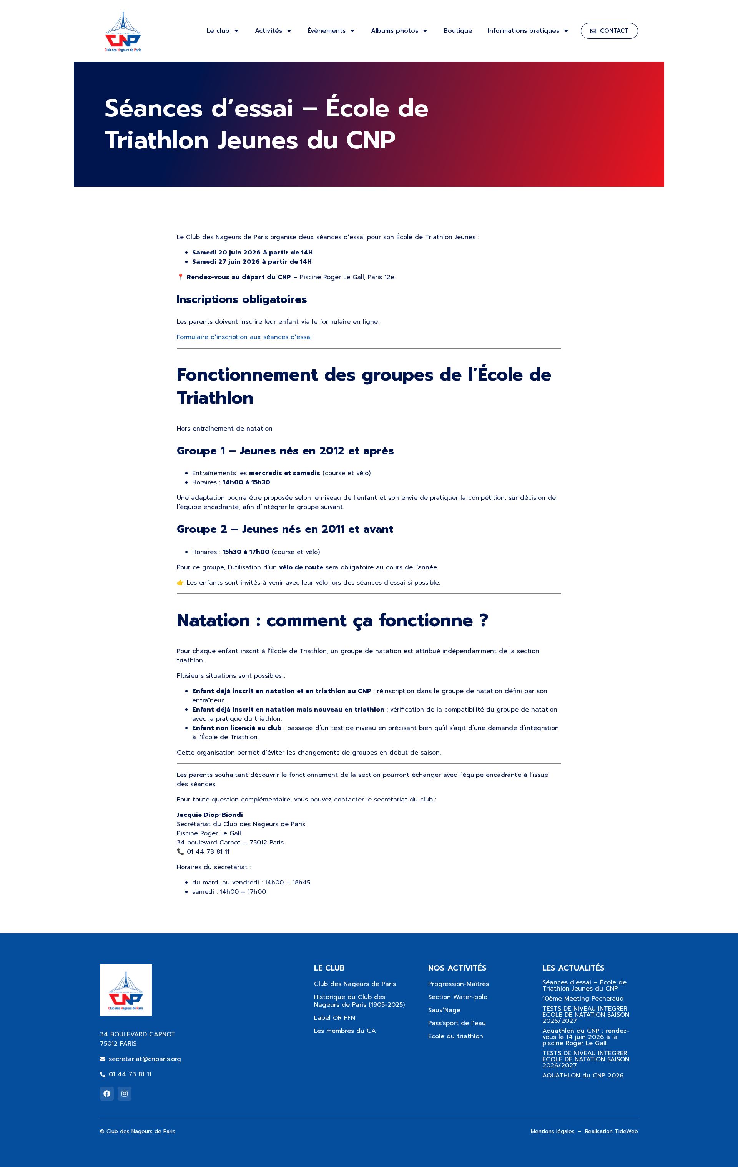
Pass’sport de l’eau (457, 1023)
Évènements (327, 30)
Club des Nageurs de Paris (355, 984)
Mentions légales (553, 1131)
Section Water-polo (457, 997)
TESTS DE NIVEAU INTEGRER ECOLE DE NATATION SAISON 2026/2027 (585, 1015)
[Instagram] (124, 1094)
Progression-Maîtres (458, 984)
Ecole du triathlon (455, 1036)
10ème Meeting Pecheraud (583, 998)
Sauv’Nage (444, 1010)
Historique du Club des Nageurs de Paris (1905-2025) (359, 1000)
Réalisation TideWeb (611, 1131)
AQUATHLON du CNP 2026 (582, 1075)
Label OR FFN (334, 1017)
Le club (218, 30)
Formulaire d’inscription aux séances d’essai (244, 337)
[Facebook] (107, 1094)
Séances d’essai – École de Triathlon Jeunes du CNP (584, 985)
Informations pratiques (523, 30)
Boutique (458, 30)
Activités (268, 30)
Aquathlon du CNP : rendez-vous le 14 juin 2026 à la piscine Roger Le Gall (585, 1037)
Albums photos (394, 30)
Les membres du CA (345, 1031)
